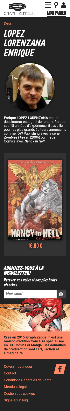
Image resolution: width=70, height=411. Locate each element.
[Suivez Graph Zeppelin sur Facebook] (60, 369)
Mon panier (56, 13)
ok (61, 294)
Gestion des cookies (19, 394)
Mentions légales (17, 387)
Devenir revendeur (18, 367)
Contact (10, 373)
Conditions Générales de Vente (28, 380)
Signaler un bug (16, 400)
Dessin (9, 23)
